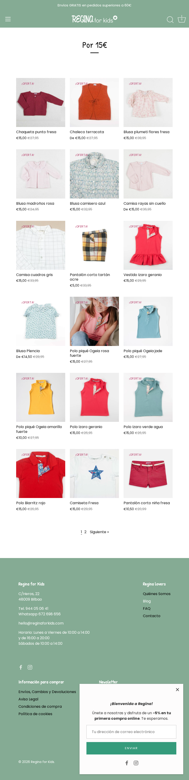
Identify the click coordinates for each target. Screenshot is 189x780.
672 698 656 (49, 614)
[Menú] (8, 19)
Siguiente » (99, 532)
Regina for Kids (42, 762)
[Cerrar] (177, 690)
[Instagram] (136, 762)
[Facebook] (126, 762)
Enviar (131, 748)
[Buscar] (170, 20)
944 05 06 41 (37, 608)
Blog (147, 601)
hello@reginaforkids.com (41, 623)
